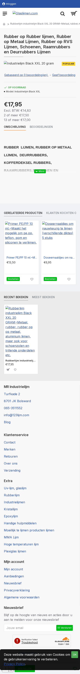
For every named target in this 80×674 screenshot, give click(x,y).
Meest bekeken (43, 297)
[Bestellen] (8, 370)
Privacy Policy (14, 664)
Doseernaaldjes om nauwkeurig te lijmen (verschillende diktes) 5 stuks (59, 257)
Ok (75, 654)
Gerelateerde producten (23, 213)
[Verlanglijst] (32, 279)
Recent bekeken (16, 297)
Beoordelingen (41, 126)
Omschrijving (15, 126)
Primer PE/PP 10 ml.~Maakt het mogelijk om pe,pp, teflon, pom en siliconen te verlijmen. (22, 257)
